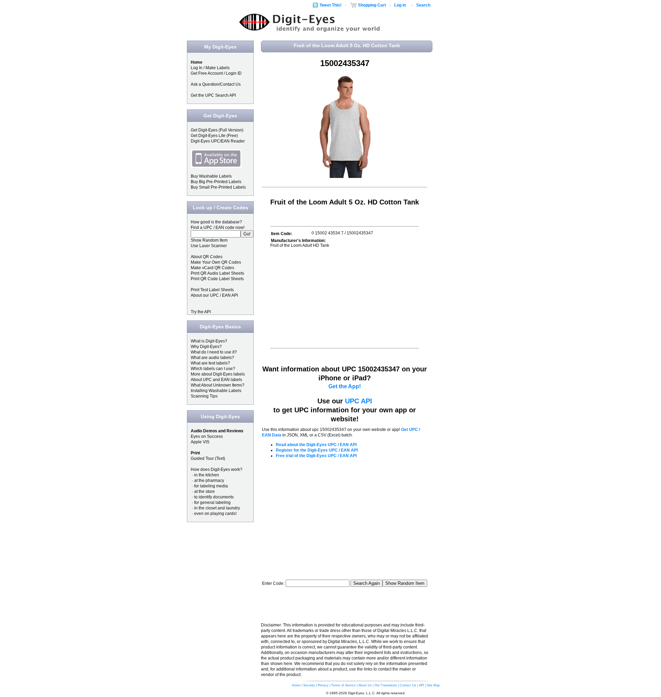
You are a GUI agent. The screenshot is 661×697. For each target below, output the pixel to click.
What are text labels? (210, 363)
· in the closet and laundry (215, 508)
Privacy (323, 685)
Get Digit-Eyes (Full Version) (217, 130)
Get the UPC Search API (213, 95)
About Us (365, 685)
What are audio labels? (212, 357)
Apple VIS (200, 442)
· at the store (203, 491)
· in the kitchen (205, 475)
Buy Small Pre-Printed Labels (218, 187)
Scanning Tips (204, 396)
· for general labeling (211, 502)
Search (423, 5)
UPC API (358, 401)
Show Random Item (209, 240)
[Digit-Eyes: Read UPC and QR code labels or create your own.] (309, 31)
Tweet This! (330, 5)
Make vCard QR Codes (212, 267)
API (421, 685)
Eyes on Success (207, 436)
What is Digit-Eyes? (209, 341)
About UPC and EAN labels (216, 379)
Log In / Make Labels (210, 67)
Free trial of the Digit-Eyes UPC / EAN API (316, 455)
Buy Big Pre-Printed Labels (216, 181)
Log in (400, 5)
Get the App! (344, 386)
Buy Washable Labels (211, 176)
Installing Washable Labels (216, 390)
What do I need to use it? (214, 352)
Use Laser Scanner (209, 245)
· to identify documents (212, 497)
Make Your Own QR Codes (216, 262)
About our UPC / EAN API (214, 295)
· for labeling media (209, 486)
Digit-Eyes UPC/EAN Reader (218, 141)
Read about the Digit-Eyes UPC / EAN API (316, 444)
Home (296, 685)
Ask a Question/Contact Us (216, 84)
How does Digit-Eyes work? (216, 469)
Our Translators (386, 685)
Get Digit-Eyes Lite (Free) (214, 135)
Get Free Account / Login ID (216, 73)
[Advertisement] (328, 298)
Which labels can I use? (213, 368)
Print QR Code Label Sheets (217, 278)
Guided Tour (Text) (208, 458)
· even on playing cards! (214, 513)
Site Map (433, 685)
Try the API (201, 311)
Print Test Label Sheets (212, 289)
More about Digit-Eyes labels (218, 374)
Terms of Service (343, 685)
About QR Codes (206, 256)
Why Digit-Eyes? (206, 346)
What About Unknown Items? (217, 385)
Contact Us (408, 685)
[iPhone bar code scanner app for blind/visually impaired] (216, 166)
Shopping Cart (372, 5)
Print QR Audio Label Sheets (217, 273)
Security (309, 685)
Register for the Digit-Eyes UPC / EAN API (317, 450)
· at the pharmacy (207, 480)
